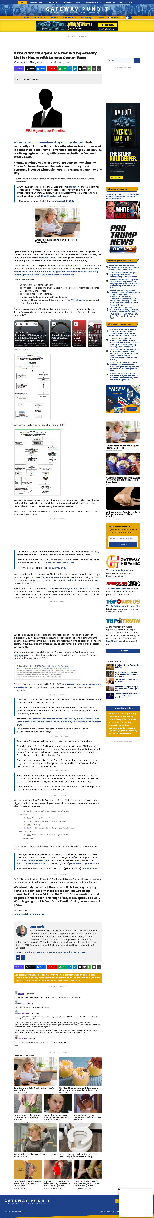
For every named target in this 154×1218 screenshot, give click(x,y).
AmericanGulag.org (120, 588)
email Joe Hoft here (34, 952)
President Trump (47, 257)
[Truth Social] (117, 1201)
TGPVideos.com (118, 606)
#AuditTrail (34, 863)
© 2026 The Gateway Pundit (16, 1212)
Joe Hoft (37, 926)
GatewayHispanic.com (122, 570)
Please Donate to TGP (93, 2)
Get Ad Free (110, 2)
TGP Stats (123, 650)
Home (26, 17)
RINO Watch (53, 2)
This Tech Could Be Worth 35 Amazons (126, 680)
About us (110, 1212)
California (72, 580)
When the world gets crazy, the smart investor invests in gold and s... (127, 689)
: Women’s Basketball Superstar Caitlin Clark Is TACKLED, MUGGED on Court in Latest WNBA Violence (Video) (123, 332)
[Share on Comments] (84, 68)
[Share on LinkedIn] (75, 68)
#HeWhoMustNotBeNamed (36, 860)
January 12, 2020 (57, 567)
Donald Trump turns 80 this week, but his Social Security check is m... (126, 674)
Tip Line (22, 2)
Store (78, 2)
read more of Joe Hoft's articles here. (67, 952)
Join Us (52, 17)
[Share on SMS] (89, 68)
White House (77, 300)
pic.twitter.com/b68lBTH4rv (60, 562)
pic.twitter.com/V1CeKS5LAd (84, 863)
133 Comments (64, 62)
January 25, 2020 (91, 868)
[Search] (137, 60)
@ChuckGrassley (47, 195)
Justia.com (20, 655)
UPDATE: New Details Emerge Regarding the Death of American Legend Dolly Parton (123, 275)
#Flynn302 (22, 863)
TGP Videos (67, 2)
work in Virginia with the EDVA (72, 588)
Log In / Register (126, 2)
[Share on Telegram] (70, 68)
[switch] (129, 17)
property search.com (52, 577)
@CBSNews (74, 186)
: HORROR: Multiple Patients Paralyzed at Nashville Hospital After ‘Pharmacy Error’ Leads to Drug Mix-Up (124, 377)
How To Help (86, 17)
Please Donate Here (123, 708)
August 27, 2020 (65, 201)
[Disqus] (58, 1018)
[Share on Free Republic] (80, 68)
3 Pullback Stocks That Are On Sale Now (127, 666)
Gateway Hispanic (37, 2)
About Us (38, 17)
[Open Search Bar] (121, 17)
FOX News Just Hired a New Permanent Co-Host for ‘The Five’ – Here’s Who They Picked (124, 268)
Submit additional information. (29, 914)
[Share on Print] (99, 68)
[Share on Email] (94, 68)
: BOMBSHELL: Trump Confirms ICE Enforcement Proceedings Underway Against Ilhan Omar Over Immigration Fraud (124, 367)
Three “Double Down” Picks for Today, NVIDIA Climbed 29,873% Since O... (127, 696)
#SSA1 (43, 863)
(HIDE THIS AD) (82, 36)
